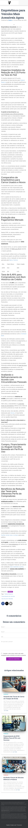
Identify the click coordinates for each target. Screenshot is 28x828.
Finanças (10, 591)
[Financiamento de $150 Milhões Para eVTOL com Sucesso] (14, 723)
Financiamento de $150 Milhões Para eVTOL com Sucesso (12, 738)
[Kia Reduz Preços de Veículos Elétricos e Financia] (14, 764)
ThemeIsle (19, 825)
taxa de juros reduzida (7, 598)
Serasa (13, 413)
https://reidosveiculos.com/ (5, 810)
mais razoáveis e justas (16, 567)
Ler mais (6, 710)
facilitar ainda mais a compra (9, 535)
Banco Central (13, 260)
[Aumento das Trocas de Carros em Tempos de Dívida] (14, 683)
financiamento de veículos (8, 596)
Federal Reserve (9, 594)
